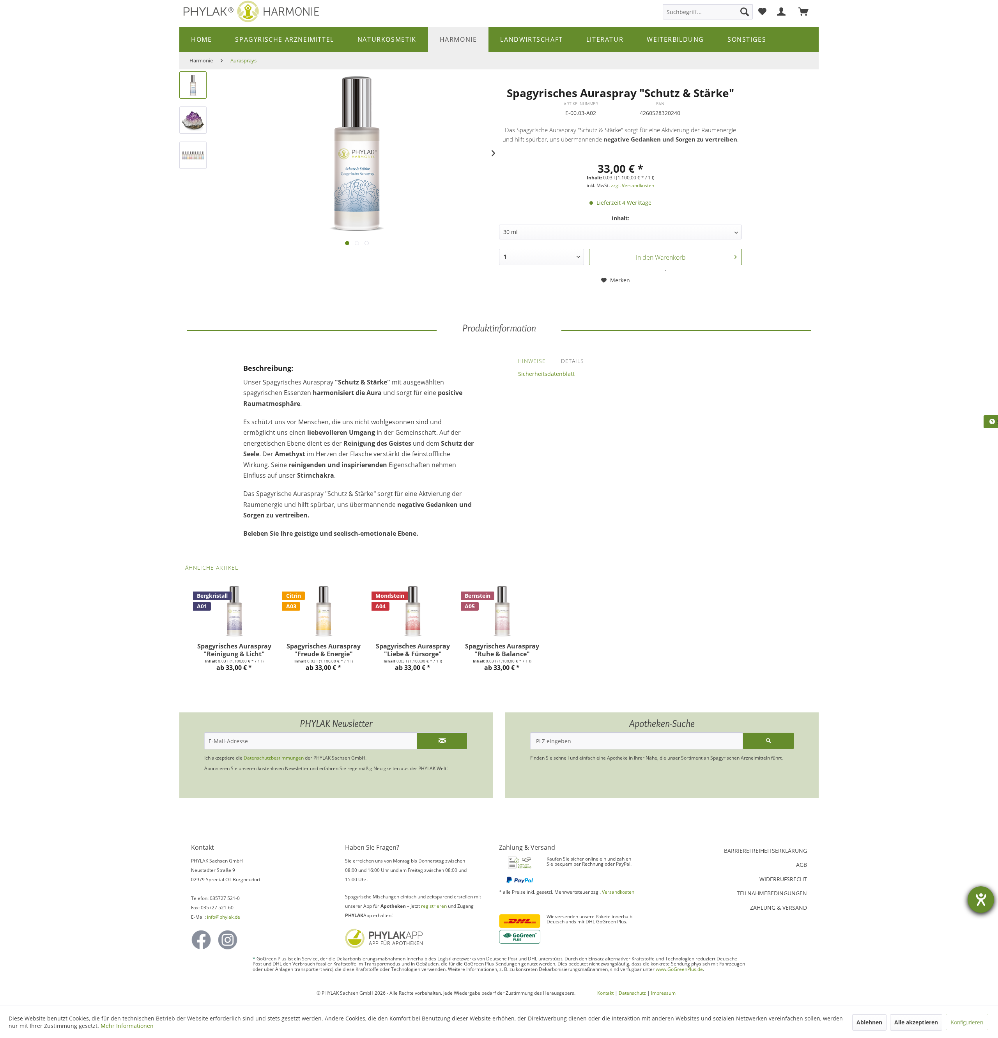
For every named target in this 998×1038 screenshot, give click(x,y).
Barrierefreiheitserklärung (765, 850)
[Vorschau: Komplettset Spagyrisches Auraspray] (193, 155)
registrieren (434, 906)
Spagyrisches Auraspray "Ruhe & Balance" (502, 650)
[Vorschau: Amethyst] (193, 120)
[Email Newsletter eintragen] (442, 740)
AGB (801, 864)
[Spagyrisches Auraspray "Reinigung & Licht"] (234, 611)
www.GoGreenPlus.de (679, 969)
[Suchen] (744, 11)
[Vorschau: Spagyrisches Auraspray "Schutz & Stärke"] (193, 85)
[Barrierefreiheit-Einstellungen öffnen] (981, 899)
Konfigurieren (967, 1022)
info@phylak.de (223, 917)
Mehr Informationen (127, 1025)
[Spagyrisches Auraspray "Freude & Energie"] (323, 611)
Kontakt (605, 993)
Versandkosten (618, 892)
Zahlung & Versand (778, 907)
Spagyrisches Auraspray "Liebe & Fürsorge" (413, 650)
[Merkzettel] (762, 11)
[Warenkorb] (807, 11)
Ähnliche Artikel (211, 567)
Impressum (663, 993)
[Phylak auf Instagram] (228, 940)
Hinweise (532, 361)
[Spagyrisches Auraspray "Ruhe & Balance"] (502, 611)
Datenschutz (632, 993)
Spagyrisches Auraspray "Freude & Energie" (324, 650)
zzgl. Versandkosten (632, 185)
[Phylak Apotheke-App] (414, 938)
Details (572, 361)
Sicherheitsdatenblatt (546, 373)
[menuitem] (708, 11)
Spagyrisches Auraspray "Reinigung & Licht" (234, 650)
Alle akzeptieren (916, 1022)
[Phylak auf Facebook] (201, 940)
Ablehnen (869, 1022)
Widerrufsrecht (783, 879)
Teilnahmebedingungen (772, 893)
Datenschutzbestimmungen (274, 758)
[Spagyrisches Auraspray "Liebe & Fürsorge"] (412, 611)
